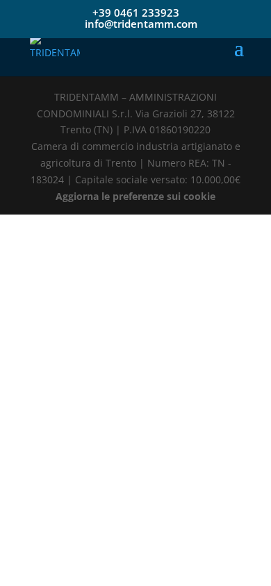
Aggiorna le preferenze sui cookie (135, 196)
